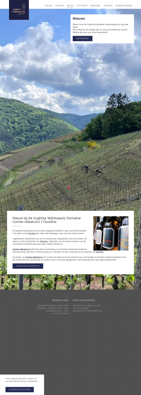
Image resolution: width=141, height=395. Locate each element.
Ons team (59, 6)
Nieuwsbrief (82, 38)
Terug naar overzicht (28, 266)
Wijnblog (108, 6)
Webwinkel (95, 6)
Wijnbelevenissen (123, 6)
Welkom (48, 6)
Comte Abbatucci (21, 249)
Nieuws (70, 6)
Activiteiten (81, 6)
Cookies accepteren (20, 390)
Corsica (32, 233)
